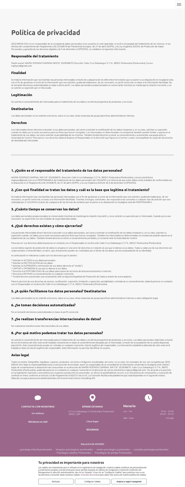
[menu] (179, 4)
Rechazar (56, 481)
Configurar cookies (92, 481)
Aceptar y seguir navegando (129, 481)
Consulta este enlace (90, 474)
